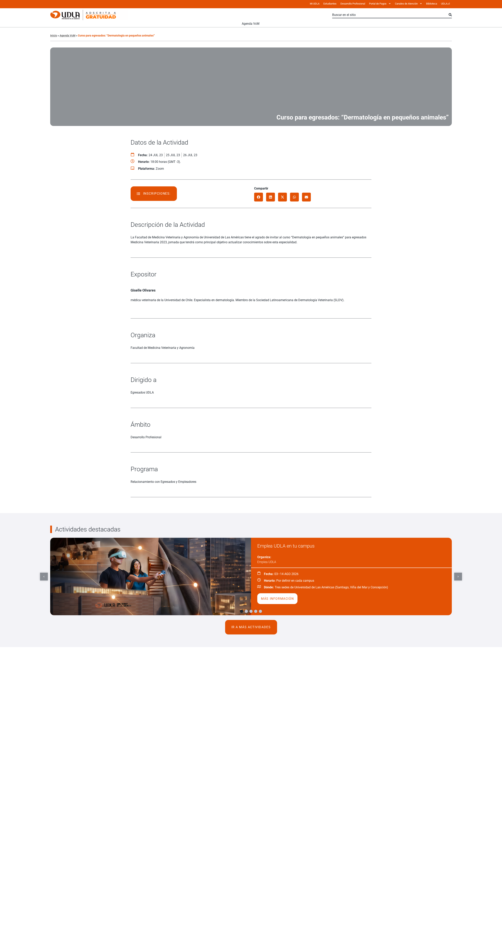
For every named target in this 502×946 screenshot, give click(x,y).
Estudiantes (329, 3)
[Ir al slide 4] (255, 611)
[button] (258, 197)
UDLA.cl (445, 3)
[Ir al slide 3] (251, 611)
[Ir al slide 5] (260, 611)
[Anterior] (44, 577)
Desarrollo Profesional (352, 3)
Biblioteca (431, 3)
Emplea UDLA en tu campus (286, 546)
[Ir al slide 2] (246, 611)
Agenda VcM (250, 24)
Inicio (53, 35)
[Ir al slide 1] (241, 611)
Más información (277, 599)
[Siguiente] (458, 577)
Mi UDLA (314, 3)
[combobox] (390, 15)
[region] (251, 576)
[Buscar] (450, 15)
